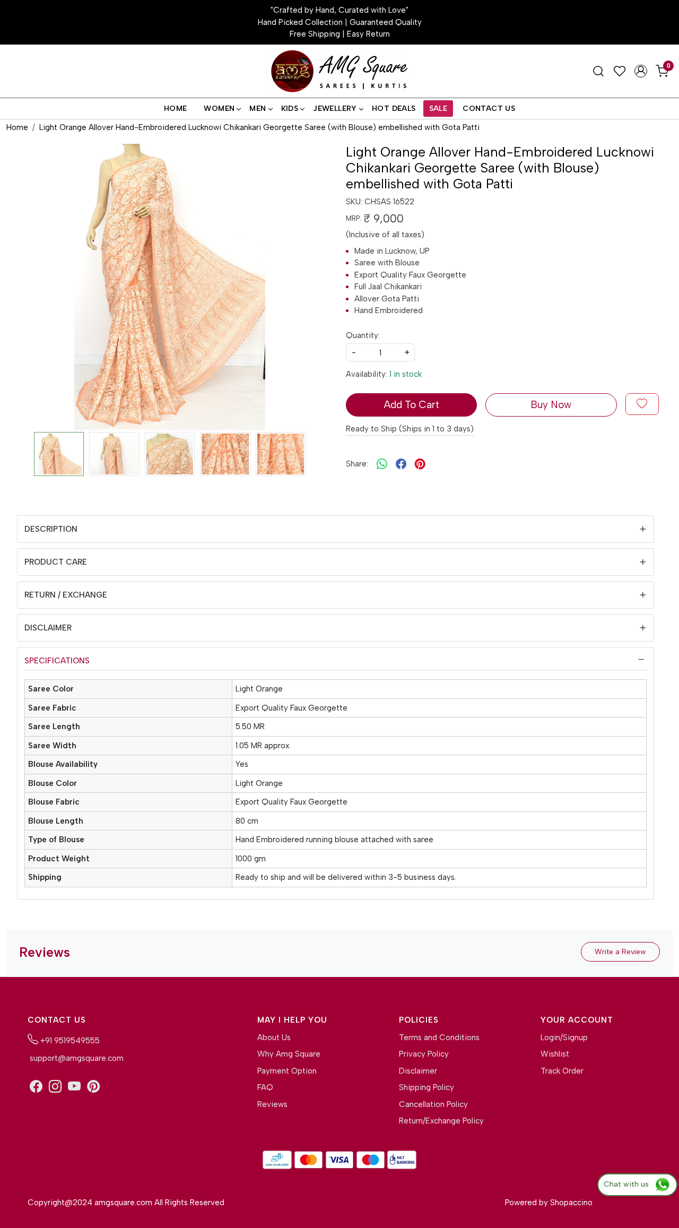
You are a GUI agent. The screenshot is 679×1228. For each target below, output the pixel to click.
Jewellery (335, 108)
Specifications (57, 660)
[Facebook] (36, 1087)
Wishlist (555, 1054)
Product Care (55, 562)
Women (219, 108)
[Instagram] (55, 1087)
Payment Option (287, 1071)
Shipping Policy (426, 1087)
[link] (598, 71)
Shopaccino (571, 1202)
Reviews (272, 1104)
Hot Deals (394, 108)
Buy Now (550, 405)
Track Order (562, 1071)
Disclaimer (48, 628)
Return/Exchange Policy (441, 1121)
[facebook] (401, 464)
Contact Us (489, 108)
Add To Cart (411, 405)
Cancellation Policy (433, 1104)
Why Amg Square (288, 1054)
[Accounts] (640, 71)
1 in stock (405, 374)
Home (175, 108)
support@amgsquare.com (76, 1058)
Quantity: (363, 335)
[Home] (339, 71)
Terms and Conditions (439, 1037)
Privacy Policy (424, 1054)
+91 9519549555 (69, 1040)
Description (50, 529)
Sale (438, 108)
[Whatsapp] (381, 464)
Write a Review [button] (620, 951)
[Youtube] (74, 1087)
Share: (357, 464)
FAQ (265, 1087)
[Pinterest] (93, 1087)
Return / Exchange (65, 595)
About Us (274, 1037)
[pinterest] (420, 464)
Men (257, 108)
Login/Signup (564, 1037)
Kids (290, 108)
